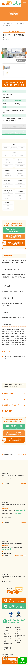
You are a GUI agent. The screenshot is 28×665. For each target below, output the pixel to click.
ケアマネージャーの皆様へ (8, 640)
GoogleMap (19, 510)
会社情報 (6, 631)
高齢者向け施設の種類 (20, 636)
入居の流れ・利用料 (7, 634)
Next (26, 52)
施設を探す (9, 23)
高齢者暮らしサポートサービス (8, 648)
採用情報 (17, 627)
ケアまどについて (8, 628)
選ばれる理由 (7, 636)
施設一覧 (16, 23)
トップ (3, 23)
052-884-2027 (6, 478)
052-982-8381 (6, 552)
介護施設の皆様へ (8, 644)
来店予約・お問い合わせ (18, 639)
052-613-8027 (6, 517)
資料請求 (17, 642)
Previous (2, 52)
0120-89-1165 (6, 580)
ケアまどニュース (17, 632)
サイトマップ (5, 656)
